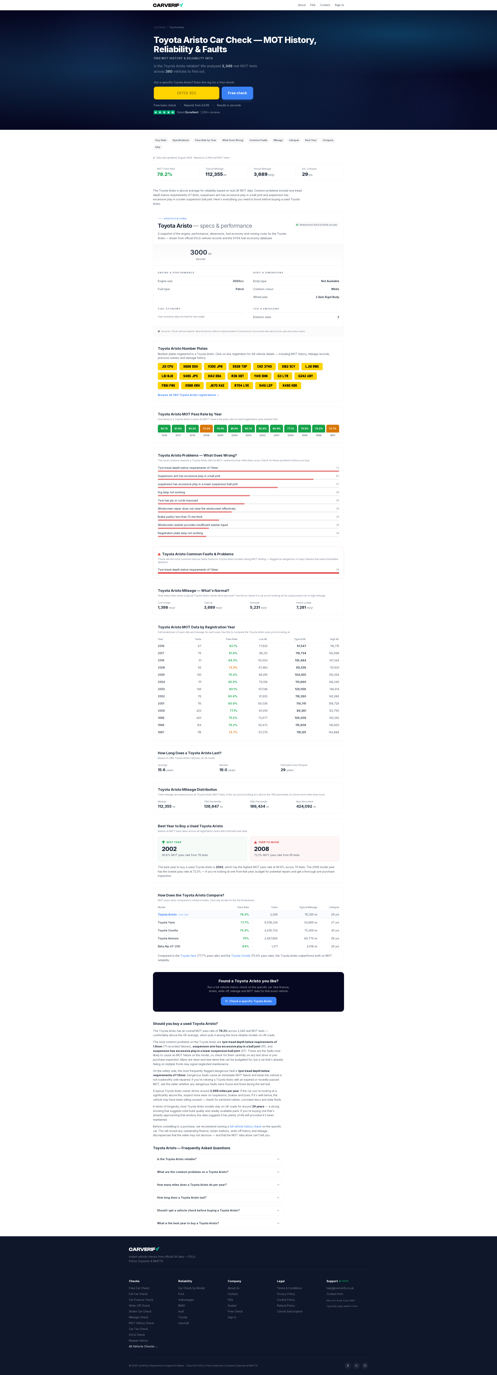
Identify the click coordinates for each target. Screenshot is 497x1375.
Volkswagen (186, 1299)
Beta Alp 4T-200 (169, 946)
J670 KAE (217, 385)
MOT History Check (141, 1323)
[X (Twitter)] (356, 1366)
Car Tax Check (138, 1329)
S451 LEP (266, 385)
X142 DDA (214, 376)
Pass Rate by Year (205, 140)
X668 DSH (190, 366)
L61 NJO (167, 376)
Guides (232, 1305)
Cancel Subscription (290, 1311)
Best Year (310, 140)
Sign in (339, 5)
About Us (233, 1288)
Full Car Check (138, 1294)
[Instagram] (365, 1366)
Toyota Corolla (168, 930)
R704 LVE (242, 385)
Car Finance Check (141, 1299)
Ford (181, 1294)
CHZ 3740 (264, 366)
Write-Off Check (139, 1305)
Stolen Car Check (140, 1311)
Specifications (181, 140)
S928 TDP (240, 366)
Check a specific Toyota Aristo (250, 1001)
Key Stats (160, 140)
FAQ (312, 5)
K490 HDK (290, 385)
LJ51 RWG (312, 366)
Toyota (182, 1317)
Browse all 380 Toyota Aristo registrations (187, 395)
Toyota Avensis (168, 938)
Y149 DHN (261, 376)
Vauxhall (183, 1323)
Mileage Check (138, 1317)
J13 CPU (167, 366)
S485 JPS (190, 376)
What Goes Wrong (232, 140)
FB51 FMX (168, 385)
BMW (181, 1305)
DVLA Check (137, 1334)
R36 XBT (237, 376)
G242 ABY (305, 376)
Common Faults (258, 140)
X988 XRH (192, 385)
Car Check (160, 27)
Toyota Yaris (166, 922)
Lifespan (294, 140)
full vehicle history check (246, 1126)
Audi (181, 1311)
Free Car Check (139, 1288)
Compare (328, 140)
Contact (325, 5)
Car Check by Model (191, 1288)
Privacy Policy (286, 1294)
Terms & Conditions (289, 1288)
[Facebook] (348, 1366)
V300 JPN (215, 366)
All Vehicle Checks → (143, 1346)
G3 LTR (283, 376)
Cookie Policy (286, 1299)
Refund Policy (286, 1305)
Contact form (335, 1294)
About (302, 5)
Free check (237, 93)
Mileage (278, 140)
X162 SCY (288, 366)
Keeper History (138, 1340)
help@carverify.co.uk (340, 1288)
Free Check (235, 1311)
